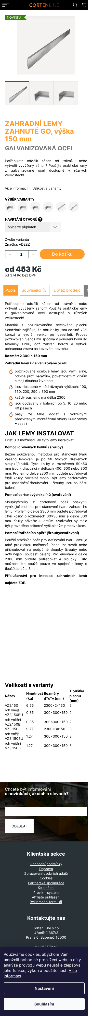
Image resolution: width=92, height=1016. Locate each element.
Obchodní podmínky (46, 864)
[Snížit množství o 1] (9, 254)
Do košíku (62, 254)
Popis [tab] (10, 290)
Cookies (46, 878)
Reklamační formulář (46, 902)
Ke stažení (46, 887)
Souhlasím (44, 1004)
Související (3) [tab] (35, 290)
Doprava (46, 869)
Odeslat (19, 826)
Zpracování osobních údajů (46, 873)
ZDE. (22, 583)
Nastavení (44, 988)
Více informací (16, 188)
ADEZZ (24, 244)
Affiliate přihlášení (46, 897)
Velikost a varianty (47, 188)
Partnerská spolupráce (46, 883)
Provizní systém (46, 892)
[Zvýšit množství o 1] (32, 254)
